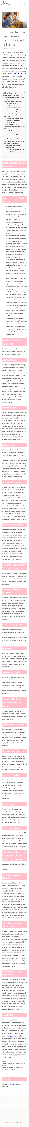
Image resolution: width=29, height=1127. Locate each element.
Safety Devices (11, 122)
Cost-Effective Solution (13, 110)
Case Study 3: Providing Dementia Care (16, 154)
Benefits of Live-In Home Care (12, 101)
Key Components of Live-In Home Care (15, 98)
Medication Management (13, 120)
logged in (12, 1084)
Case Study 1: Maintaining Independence (13, 146)
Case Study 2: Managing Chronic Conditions (15, 150)
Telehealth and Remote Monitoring (15, 118)
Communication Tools (12, 124)
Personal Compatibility (13, 135)
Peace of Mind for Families (14, 112)
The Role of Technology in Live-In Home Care (13, 115)
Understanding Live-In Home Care (12, 95)
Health (5, 1061)
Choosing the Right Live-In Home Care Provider (14, 128)
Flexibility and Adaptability (14, 139)
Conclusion (7, 157)
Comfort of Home (11, 106)
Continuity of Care (11, 103)
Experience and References (14, 133)
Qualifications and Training (14, 131)
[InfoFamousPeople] (6, 3)
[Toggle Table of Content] (24, 92)
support (11, 1036)
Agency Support (11, 137)
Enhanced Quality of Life (13, 108)
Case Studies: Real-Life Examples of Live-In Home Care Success (14, 142)
